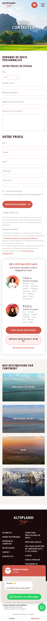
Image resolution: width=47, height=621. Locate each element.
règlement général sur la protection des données (21, 238)
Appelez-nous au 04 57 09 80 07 (23, 340)
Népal (31, 296)
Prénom (5, 152)
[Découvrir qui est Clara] (12, 282)
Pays (4, 72)
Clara (27, 278)
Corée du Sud (27, 299)
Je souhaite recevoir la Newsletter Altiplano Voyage (22, 194)
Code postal (7, 180)
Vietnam (25, 288)
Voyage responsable (11, 537)
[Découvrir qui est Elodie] (12, 310)
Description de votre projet (13, 111)
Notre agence (8, 548)
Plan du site (8, 556)
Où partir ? (7, 533)
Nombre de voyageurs (10, 92)
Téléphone (7, 171)
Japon (25, 296)
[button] (43, 567)
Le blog (28, 556)
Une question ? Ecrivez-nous (23, 348)
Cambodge (26, 291)
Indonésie (34, 286)
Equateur (26, 283)
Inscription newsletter (14, 191)
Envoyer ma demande (16, 204)
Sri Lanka (26, 286)
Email (4, 162)
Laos (24, 294)
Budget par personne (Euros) (13, 102)
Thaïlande (34, 288)
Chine (34, 291)
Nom (4, 143)
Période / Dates (8, 83)
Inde (32, 283)
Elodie (27, 306)
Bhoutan (31, 294)
